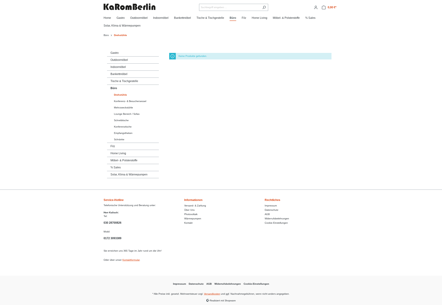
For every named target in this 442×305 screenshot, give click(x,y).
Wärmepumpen (192, 218)
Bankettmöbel (118, 74)
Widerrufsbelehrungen (277, 218)
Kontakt (188, 222)
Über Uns (189, 210)
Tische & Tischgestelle (124, 81)
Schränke (119, 139)
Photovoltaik (191, 214)
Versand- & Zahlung (195, 205)
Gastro (114, 52)
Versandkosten (212, 293)
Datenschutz (271, 210)
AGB (267, 214)
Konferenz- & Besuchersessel (130, 101)
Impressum (271, 205)
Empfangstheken (123, 133)
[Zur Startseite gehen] (129, 6)
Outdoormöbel (119, 59)
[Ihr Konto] (316, 7)
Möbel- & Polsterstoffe (123, 160)
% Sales (115, 167)
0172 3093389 (112, 238)
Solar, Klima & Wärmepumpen (128, 174)
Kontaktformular (131, 259)
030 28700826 (112, 222)
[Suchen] (264, 7)
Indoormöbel (118, 66)
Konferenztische (123, 126)
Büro (113, 88)
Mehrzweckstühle (123, 107)
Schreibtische (121, 120)
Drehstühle (120, 94)
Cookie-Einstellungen (276, 222)
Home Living (118, 153)
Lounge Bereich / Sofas (127, 114)
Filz (112, 146)
